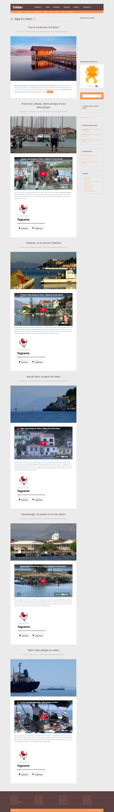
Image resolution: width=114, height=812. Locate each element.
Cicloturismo (28, 11)
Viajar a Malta (38, 800)
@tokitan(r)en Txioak (85, 117)
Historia (37, 31)
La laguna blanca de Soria (88, 155)
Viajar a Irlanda (62, 798)
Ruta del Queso (88, 189)
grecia (54, 31)
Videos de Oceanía (87, 803)
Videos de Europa (87, 796)
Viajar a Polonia (14, 800)
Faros (51, 11)
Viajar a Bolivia (62, 802)
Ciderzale (86, 179)
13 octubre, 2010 (23, 247)
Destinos (38, 7)
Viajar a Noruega (39, 798)
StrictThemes (99, 810)
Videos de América (87, 802)
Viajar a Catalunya (39, 802)
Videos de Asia (86, 798)
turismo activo (54, 111)
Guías (47, 7)
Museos (46, 11)
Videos (76, 7)
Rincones (67, 7)
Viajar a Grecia (46, 31)
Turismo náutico (38, 11)
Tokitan (17, 7)
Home (13, 11)
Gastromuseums (88, 185)
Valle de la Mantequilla (89, 191)
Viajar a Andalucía (39, 803)
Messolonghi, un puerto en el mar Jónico (43, 514)
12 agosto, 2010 (23, 518)
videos (65, 111)
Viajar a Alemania (63, 796)
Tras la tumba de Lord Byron (43, 27)
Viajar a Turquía (14, 803)
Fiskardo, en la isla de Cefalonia (43, 242)
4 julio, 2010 (26, 654)
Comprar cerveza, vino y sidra (91, 181)
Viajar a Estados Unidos (16, 802)
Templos (57, 11)
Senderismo (19, 11)
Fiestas (63, 11)
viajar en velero (65, 31)
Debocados (87, 183)
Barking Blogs (87, 177)
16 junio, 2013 (22, 31)
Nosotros (86, 7)
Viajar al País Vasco (64, 800)
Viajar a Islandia (38, 796)
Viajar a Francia (14, 798)
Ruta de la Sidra (88, 187)
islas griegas (59, 31)
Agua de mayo (85, 158)
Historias (56, 7)
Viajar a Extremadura (64, 803)
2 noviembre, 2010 (24, 111)
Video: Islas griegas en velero (43, 650)
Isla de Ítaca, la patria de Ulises (43, 376)
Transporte (70, 11)
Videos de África (87, 800)
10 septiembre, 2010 (24, 381)
